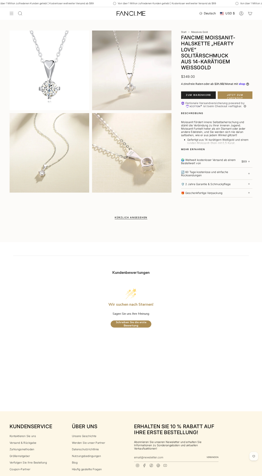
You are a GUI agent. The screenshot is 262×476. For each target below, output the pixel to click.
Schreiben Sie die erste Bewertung (131, 324)
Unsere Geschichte (84, 436)
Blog (74, 462)
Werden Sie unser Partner (88, 442)
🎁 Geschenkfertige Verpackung (201, 193)
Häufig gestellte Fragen (87, 469)
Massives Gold (199, 32)
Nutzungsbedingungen (86, 456)
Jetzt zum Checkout (235, 96)
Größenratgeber (20, 456)
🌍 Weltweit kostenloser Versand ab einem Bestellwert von (214, 161)
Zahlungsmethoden (22, 449)
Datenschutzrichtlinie (85, 449)
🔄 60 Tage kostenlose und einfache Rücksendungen (204, 173)
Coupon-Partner (20, 469)
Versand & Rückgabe (23, 442)
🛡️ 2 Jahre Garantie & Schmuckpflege (206, 184)
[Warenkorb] (250, 13)
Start (184, 32)
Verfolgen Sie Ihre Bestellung (28, 462)
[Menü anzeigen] (11, 13)
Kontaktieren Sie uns (23, 436)
